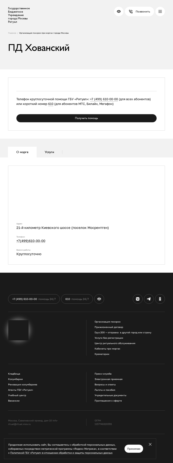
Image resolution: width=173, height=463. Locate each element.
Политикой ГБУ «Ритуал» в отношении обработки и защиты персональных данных (61, 452)
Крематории (102, 354)
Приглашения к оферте (108, 400)
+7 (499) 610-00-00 (104, 99)
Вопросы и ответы (105, 384)
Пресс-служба (103, 373)
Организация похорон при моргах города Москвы (44, 33)
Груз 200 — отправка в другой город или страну (123, 332)
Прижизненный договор (109, 327)
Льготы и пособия (105, 389)
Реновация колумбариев (22, 384)
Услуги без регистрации (109, 337)
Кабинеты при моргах (107, 348)
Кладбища (14, 373)
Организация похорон (108, 321)
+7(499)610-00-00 (30, 241)
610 (50, 104)
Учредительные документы (110, 395)
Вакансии (14, 400)
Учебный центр (17, 395)
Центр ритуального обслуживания (115, 343)
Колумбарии (15, 379)
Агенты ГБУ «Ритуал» (20, 389)
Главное (12, 33)
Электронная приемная (108, 379)
